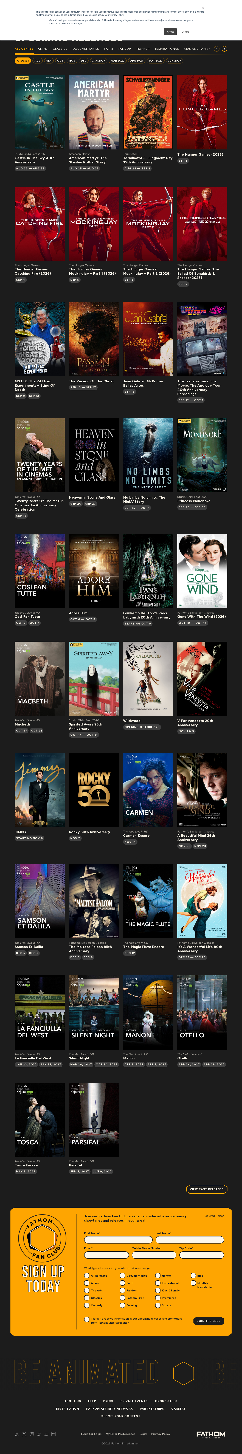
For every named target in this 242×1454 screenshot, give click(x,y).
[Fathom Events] (211, 1434)
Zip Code (186, 1248)
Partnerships (152, 1408)
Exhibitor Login (91, 1434)
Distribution (67, 1408)
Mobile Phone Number (147, 1248)
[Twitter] (24, 1434)
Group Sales (166, 1401)
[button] (224, 49)
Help (92, 1401)
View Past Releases (207, 1189)
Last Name (163, 1233)
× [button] (203, 6)
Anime (95, 1283)
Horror (166, 1275)
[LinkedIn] (53, 1434)
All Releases (99, 1275)
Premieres (169, 1298)
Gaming (131, 1305)
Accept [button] (170, 31)
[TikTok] (39, 1434)
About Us (72, 1401)
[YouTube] (46, 1434)
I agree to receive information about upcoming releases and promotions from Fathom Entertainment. (136, 1320)
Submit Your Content (120, 1416)
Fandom (131, 1290)
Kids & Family (171, 1290)
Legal (143, 1434)
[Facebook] (17, 1434)
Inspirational (170, 1283)
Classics (96, 1298)
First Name (92, 1233)
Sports (166, 1305)
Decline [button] (185, 31)
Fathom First (135, 1298)
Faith (129, 1283)
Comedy (96, 1305)
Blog (200, 1275)
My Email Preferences (120, 1434)
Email (88, 1248)
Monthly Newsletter (205, 1285)
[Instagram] (32, 1434)
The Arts (97, 1290)
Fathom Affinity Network (109, 1408)
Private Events (134, 1401)
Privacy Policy (160, 1434)
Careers (178, 1408)
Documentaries (136, 1275)
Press (108, 1401)
